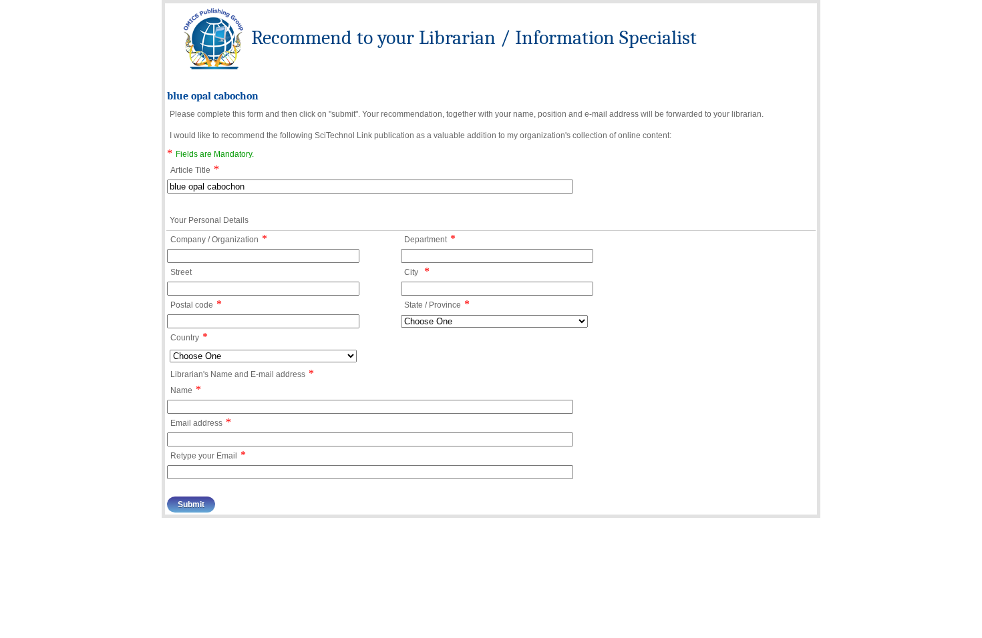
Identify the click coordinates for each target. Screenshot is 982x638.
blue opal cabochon (213, 96)
